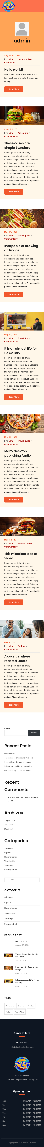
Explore (7, 853)
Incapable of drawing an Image (17, 762)
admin (12, 59)
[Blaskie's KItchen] (8, 6)
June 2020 (8, 825)
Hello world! (9, 754)
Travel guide (9, 861)
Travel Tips (20, 1012)
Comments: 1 (11, 62)
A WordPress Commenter (19, 797)
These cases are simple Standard (18, 758)
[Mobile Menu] (40, 6)
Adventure (8, 848)
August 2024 (9, 821)
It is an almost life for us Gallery (18, 766)
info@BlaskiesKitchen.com (22, 1047)
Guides (31, 1006)
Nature (8, 1012)
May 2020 (8, 829)
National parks (10, 857)
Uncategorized (10, 869)
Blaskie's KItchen (29, 1143)
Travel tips (8, 865)
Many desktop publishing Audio (17, 770)
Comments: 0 (11, 136)
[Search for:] (22, 879)
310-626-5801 (22, 1043)
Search (7, 728)
